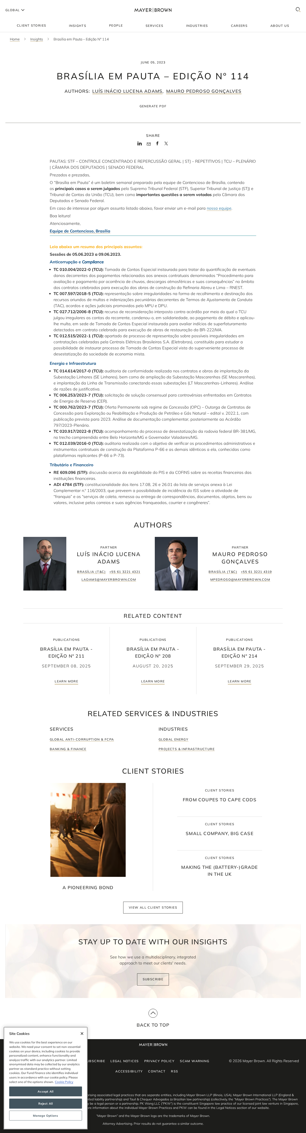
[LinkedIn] (139, 145)
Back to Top (153, 1025)
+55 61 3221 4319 (256, 572)
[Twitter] (166, 145)
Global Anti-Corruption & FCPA (82, 739)
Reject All (45, 1103)
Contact (157, 1071)
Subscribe (153, 979)
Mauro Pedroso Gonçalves (204, 91)
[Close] (82, 1033)
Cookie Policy (64, 1082)
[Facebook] (157, 145)
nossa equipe (219, 208)
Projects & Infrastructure (187, 749)
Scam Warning (194, 1061)
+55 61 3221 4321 (124, 572)
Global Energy (173, 739)
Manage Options (45, 1115)
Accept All (46, 1091)
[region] (46, 1078)
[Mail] (148, 144)
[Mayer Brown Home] (153, 10)
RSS (174, 1071)
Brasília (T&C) (91, 572)
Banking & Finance (68, 749)
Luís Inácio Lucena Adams (127, 91)
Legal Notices (124, 1061)
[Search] (298, 10)
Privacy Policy (159, 1061)
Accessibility (129, 1071)
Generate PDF (153, 106)
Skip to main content (21, 3)
